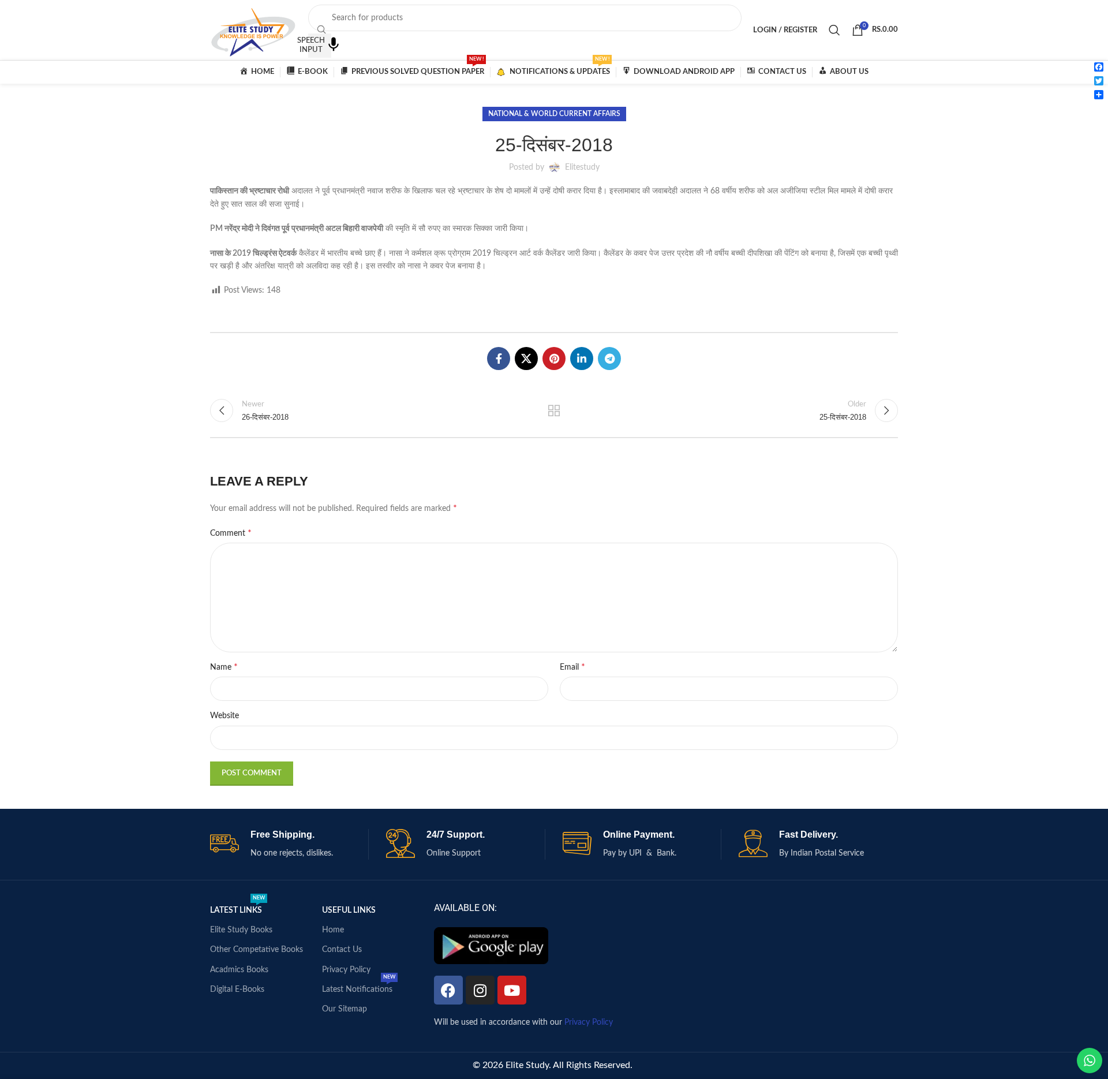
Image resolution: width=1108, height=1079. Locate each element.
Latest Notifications (358, 987)
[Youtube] (511, 990)
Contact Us (342, 950)
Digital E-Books (237, 989)
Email (572, 666)
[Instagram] (480, 990)
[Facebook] (448, 990)
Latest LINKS (237, 907)
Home (333, 930)
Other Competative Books (256, 950)
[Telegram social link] (609, 358)
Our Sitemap (344, 1009)
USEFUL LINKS (349, 910)
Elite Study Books (241, 930)
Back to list (554, 410)
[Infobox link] (289, 844)
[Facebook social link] (498, 358)
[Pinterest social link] (554, 358)
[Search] (834, 30)
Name (224, 666)
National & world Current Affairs (554, 113)
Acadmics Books (239, 970)
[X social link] (526, 358)
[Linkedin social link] (581, 358)
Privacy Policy (346, 970)
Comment (231, 532)
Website (224, 716)
